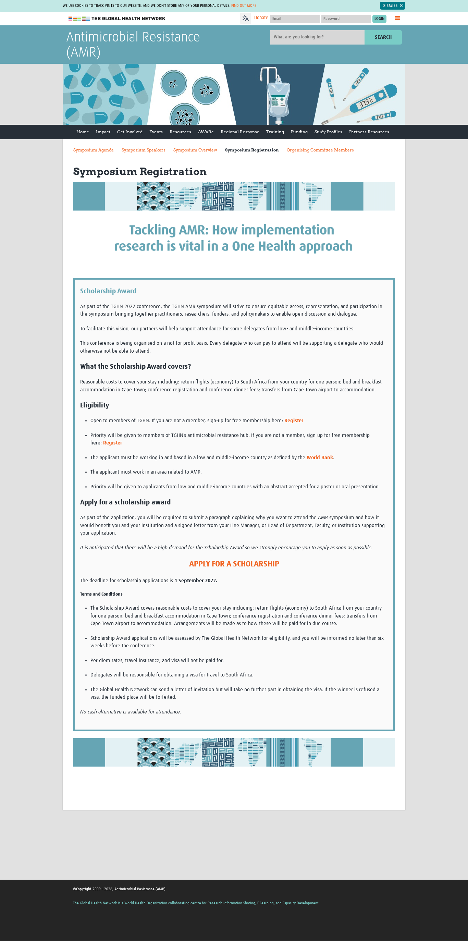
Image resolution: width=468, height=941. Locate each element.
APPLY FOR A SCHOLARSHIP (234, 564)
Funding (299, 131)
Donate (261, 17)
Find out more (243, 6)
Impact (103, 131)
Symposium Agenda (93, 149)
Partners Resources (369, 131)
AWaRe (206, 131)
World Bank (320, 457)
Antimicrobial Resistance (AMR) (133, 45)
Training (275, 131)
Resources (180, 131)
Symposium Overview (195, 149)
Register (293, 420)
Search (383, 37)
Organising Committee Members (320, 149)
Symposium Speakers (143, 149)
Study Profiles (328, 131)
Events (156, 131)
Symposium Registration (252, 149)
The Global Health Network (117, 19)
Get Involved (130, 131)
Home (82, 131)
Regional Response (240, 131)
